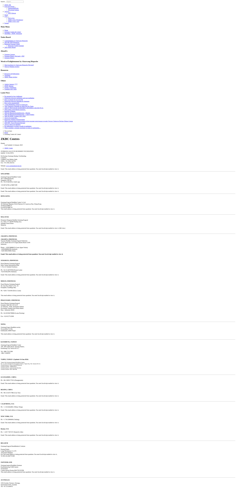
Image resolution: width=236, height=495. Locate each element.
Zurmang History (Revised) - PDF (14, 56)
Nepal (6, 15)
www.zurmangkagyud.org (13, 166)
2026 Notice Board (10, 47)
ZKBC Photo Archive (10, 77)
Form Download (9, 6)
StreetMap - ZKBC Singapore (13, 33)
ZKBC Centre (8, 148)
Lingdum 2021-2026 (10, 89)
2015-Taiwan (12, 13)
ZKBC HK (7, 5)
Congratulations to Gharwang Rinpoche (16, 41)
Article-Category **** (11, 84)
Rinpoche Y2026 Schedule (16, 46)
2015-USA (11, 18)
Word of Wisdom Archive (11, 66)
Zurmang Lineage (9, 54)
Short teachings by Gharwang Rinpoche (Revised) (19, 65)
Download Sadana (13, 10)
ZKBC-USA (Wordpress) (15, 20)
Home (6, 30)
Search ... (3, 1)
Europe (6, 23)
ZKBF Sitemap (8, 86)
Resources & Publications (11, 74)
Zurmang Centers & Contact (12, 32)
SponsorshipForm (13, 8)
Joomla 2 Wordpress (10, 87)
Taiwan (6, 11)
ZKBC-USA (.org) (13, 21)
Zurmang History (9, 58)
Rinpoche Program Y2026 (12, 44)
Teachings (7, 75)
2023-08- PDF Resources (11, 42)
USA (5, 16)
